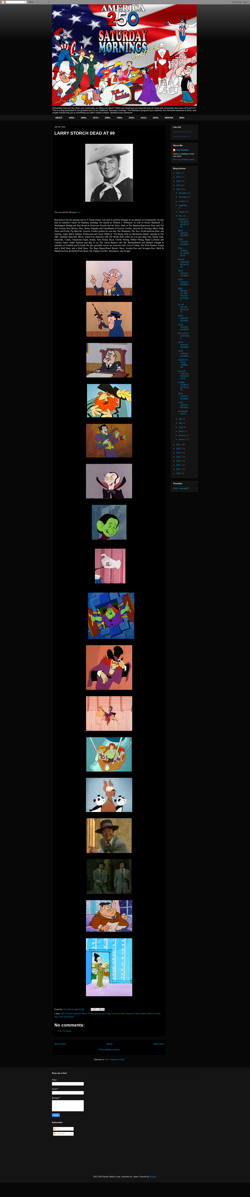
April (181, 427)
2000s (132, 118)
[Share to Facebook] (100, 1009)
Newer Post (60, 1043)
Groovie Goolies (118, 1013)
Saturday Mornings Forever (182, 132)
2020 (178, 449)
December (183, 193)
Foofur (90, 1013)
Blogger (153, 1177)
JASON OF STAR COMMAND (183, 363)
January (182, 439)
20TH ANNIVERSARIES (183, 396)
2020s (156, 118)
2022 (178, 189)
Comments (60, 1134)
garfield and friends (102, 1013)
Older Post (158, 1043)
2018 (178, 457)
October (182, 201)
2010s (144, 118)
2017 (178, 461)
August (182, 212)
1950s (72, 118)
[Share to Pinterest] (103, 1009)
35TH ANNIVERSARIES (183, 327)
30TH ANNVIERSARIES (183, 344)
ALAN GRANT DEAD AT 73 (183, 308)
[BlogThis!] (94, 1009)
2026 (178, 173)
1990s (120, 118)
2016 (178, 465)
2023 (178, 185)
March (181, 431)
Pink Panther (140, 1013)
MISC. (182, 118)
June (181, 419)
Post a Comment (64, 1031)
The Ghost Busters (66, 1017)
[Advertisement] (66, 1155)
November (183, 197)
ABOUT (58, 118)
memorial (130, 1013)
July (181, 216)
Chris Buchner (182, 150)
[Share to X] (97, 1009)
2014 (178, 473)
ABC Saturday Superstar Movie (74, 1013)
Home (109, 1043)
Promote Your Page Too (181, 136)
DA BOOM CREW (182, 412)
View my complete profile (183, 159)
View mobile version (109, 1049)
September (183, 205)
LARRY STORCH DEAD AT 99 (183, 386)
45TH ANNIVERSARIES (183, 282)
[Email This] (92, 1009)
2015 (178, 469)
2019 (178, 453)
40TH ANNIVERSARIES (183, 318)
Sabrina (150, 1013)
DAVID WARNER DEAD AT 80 (183, 263)
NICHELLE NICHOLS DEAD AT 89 (183, 223)
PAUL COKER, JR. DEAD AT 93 (183, 252)
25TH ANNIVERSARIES (183, 353)
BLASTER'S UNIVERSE (183, 335)
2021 (178, 445)
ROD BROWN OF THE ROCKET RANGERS (183, 294)
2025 (178, 177)
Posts (57, 1129)
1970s (96, 118)
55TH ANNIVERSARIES (183, 242)
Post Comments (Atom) (114, 1059)
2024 (178, 181)
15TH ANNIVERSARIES (183, 405)
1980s (108, 118)
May (181, 423)
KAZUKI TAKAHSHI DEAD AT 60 (183, 375)
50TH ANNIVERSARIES (183, 273)
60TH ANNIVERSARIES (183, 233)
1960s (84, 118)
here (78, 212)
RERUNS (169, 118)
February (183, 435)
